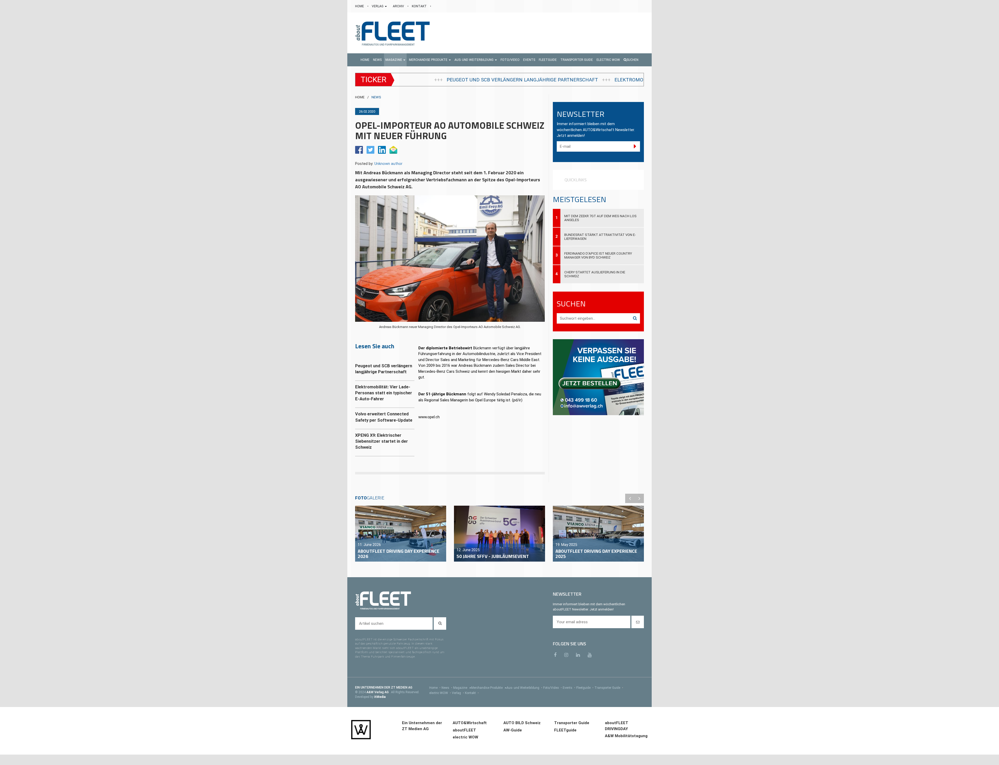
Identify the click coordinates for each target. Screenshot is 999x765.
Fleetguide (584, 688)
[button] (395, 59)
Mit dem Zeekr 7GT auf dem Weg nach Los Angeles (600, 218)
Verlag (458, 693)
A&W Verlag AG (378, 692)
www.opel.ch (429, 417)
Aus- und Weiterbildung (524, 688)
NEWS (376, 97)
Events (569, 688)
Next (639, 498)
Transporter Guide (608, 688)
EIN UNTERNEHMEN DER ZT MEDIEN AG (383, 687)
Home (434, 688)
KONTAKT (419, 6)
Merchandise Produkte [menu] (487, 688)
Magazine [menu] (460, 688)
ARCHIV (399, 6)
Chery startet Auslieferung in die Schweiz (594, 274)
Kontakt (472, 693)
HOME (360, 6)
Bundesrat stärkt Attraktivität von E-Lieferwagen (600, 237)
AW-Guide (512, 730)
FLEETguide (565, 730)
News (446, 688)
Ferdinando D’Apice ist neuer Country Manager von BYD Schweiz (598, 255)
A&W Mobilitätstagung (626, 736)
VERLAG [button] (378, 6)
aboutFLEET (464, 730)
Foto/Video (552, 688)
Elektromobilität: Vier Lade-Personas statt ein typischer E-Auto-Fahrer (592, 80)
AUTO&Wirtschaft (470, 723)
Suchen (632, 60)
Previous (630, 498)
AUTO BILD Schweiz (522, 723)
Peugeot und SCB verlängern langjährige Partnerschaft (405, 80)
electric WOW (440, 693)
